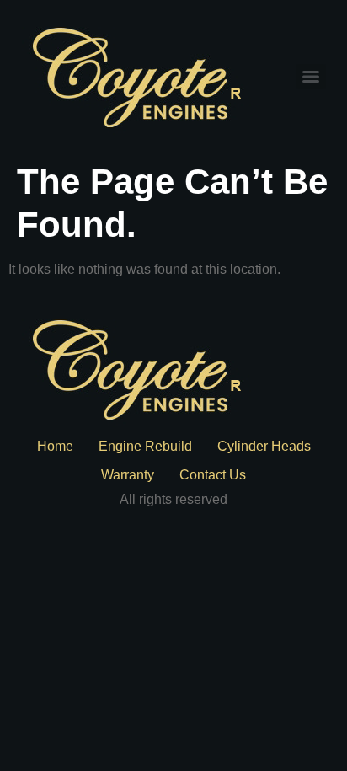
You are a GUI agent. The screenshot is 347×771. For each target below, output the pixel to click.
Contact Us (212, 475)
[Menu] (311, 76)
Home (55, 446)
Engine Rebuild (145, 446)
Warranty (127, 475)
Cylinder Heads (264, 446)
